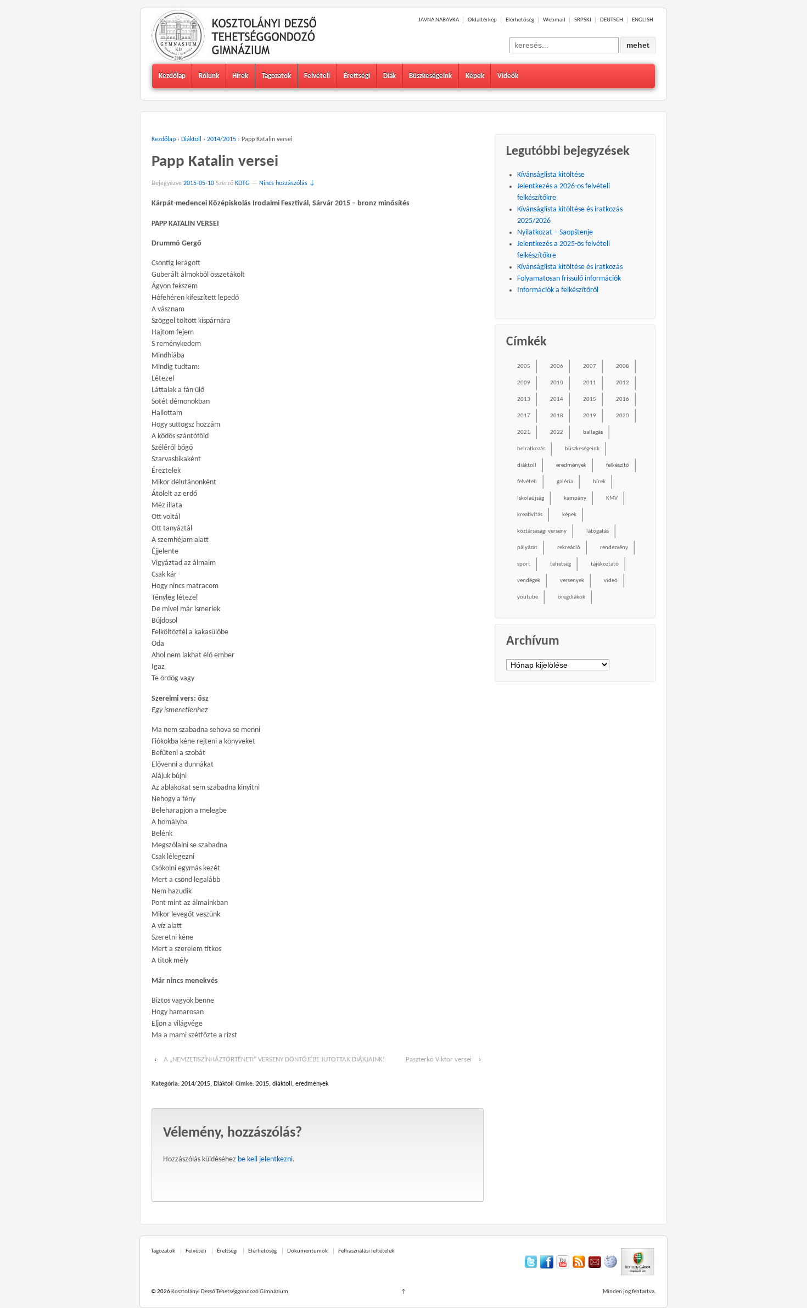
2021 (523, 432)
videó (611, 581)
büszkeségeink (582, 449)
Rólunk (209, 76)
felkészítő (617, 465)
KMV (612, 498)
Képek (475, 76)
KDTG (242, 183)
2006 (556, 367)
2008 (622, 367)
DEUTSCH (611, 20)
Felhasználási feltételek (366, 1251)
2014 (556, 399)
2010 (556, 383)
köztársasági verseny (542, 531)
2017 (523, 416)
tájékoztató (605, 564)
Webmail (554, 20)
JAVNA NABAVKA (438, 20)
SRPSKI (582, 20)
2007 (589, 367)
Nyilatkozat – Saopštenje (555, 232)
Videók (507, 76)
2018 (556, 416)
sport (523, 564)
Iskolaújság (530, 498)
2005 (523, 367)
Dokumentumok (307, 1251)
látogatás (597, 531)
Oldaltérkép (482, 20)
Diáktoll (191, 139)
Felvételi (317, 76)
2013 (523, 399)
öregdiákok (571, 597)
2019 (589, 416)
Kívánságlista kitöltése (551, 175)
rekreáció (568, 548)
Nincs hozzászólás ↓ (287, 183)
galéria (565, 482)
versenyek (572, 581)
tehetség (560, 564)
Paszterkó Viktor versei (439, 1059)
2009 (523, 383)
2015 (262, 1084)
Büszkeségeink (430, 76)
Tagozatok (276, 76)
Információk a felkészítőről (557, 290)
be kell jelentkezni (265, 1159)
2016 (622, 399)
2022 (556, 432)
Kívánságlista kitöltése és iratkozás (570, 267)
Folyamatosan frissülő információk (569, 279)
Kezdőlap (172, 76)
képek (569, 515)
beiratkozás (531, 449)
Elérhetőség (520, 20)
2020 (622, 416)
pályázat (527, 548)
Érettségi (357, 76)
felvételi (527, 482)
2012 (622, 383)
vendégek (528, 581)
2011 (589, 383)
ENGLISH (642, 20)
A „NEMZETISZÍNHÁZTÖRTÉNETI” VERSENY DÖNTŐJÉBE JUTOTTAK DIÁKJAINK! (274, 1059)
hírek (599, 482)
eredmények (311, 1084)
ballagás (593, 432)
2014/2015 (221, 139)
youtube (527, 597)
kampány (575, 498)
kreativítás (529, 515)
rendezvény (614, 548)
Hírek (240, 76)
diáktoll (282, 1084)
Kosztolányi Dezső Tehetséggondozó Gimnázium (229, 1292)
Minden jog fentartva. (629, 1292)
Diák (389, 76)
